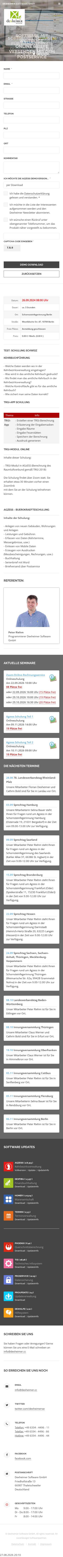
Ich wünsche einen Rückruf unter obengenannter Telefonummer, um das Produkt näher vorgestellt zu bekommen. (33, 223)
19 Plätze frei (14, 728)
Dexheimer (19, 3)
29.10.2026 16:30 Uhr (25, 702)
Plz (6, 128)
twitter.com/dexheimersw (30, 1408)
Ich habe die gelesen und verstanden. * (30, 195)
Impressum (46, 1544)
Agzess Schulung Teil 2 (19, 742)
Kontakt (32, 1544)
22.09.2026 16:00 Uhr (25, 692)
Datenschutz (17, 1544)
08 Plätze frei (14, 687)
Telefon (9, 113)
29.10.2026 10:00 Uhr (25, 697)
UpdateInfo (43, 1170)
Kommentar (11, 158)
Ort (6, 143)
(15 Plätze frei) (47, 692)
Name (7, 69)
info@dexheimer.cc (15, 1351)
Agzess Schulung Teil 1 (19, 716)
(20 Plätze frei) (47, 702)
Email (7, 84)
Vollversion (20, 1170)
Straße (8, 98)
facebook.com (23, 1458)
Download (20, 1186)
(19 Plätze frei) (47, 697)
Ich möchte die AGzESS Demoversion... (26, 178)
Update (32, 1170)
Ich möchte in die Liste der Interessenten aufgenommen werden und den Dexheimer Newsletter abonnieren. (33, 208)
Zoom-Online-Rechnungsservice (25, 675)
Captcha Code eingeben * (18, 241)
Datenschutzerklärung (37, 193)
